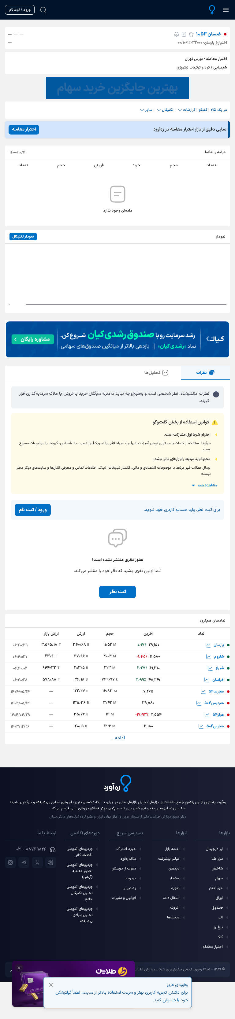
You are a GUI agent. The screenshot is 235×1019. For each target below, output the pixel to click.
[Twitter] (37, 862)
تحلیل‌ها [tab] (152, 373)
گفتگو (203, 110)
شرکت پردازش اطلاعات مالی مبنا (141, 969)
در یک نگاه (219, 110)
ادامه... (117, 738)
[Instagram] (10, 862)
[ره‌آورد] (212, 9)
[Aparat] (50, 862)
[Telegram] (23, 862)
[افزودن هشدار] (176, 34)
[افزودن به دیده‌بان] (191, 34)
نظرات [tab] (201, 373)
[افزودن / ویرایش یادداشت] (184, 34)
